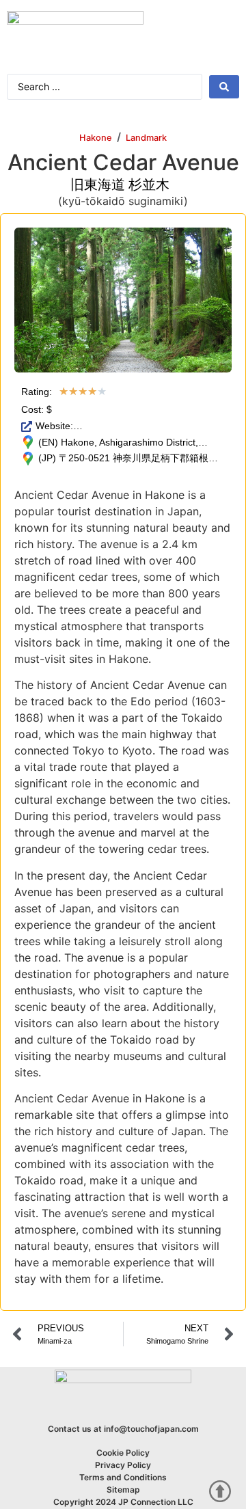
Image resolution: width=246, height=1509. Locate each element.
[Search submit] (224, 86)
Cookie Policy (123, 1452)
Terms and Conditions (123, 1477)
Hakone (95, 138)
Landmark (146, 138)
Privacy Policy (123, 1465)
